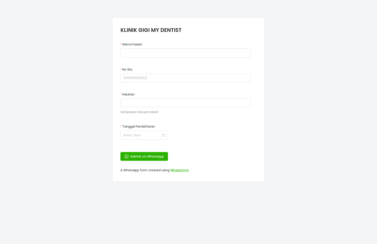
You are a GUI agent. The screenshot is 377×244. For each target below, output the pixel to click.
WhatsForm (179, 170)
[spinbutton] (186, 78)
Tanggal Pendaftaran (138, 126)
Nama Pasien (132, 44)
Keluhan (128, 94)
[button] (248, 76)
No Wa (127, 69)
